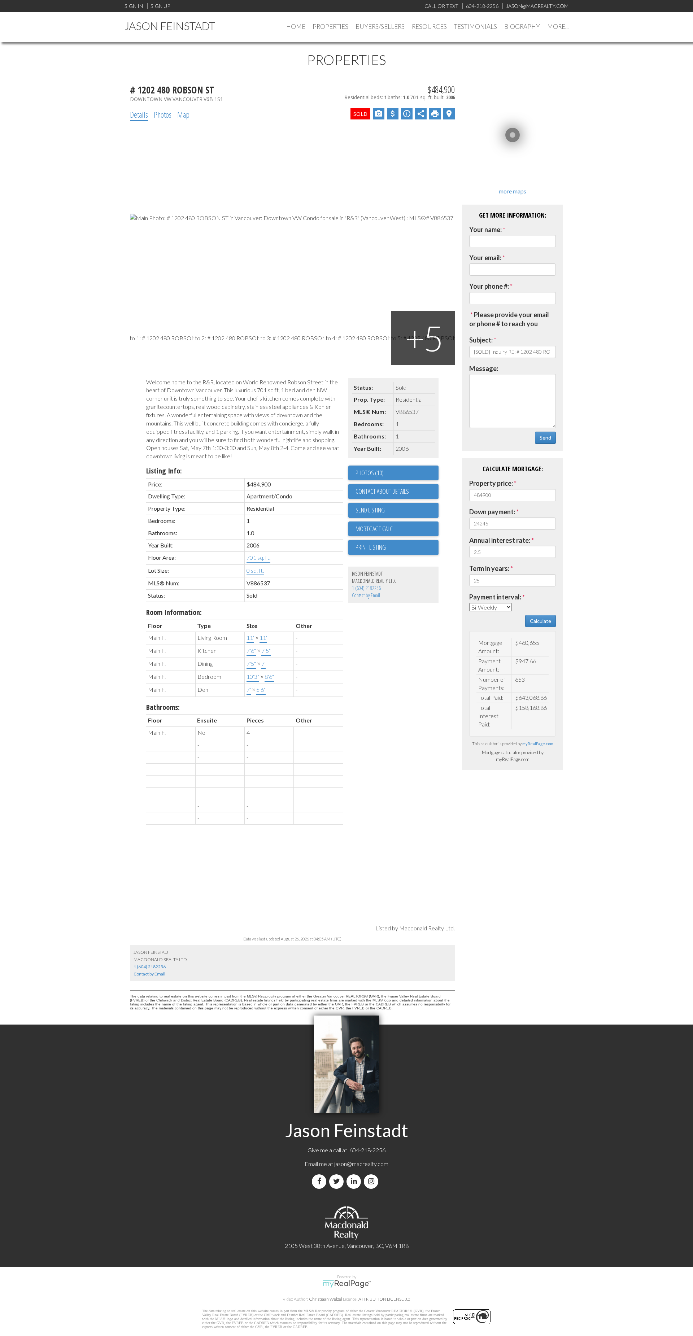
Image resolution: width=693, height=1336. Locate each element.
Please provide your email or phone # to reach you (509, 319)
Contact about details (382, 491)
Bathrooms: (163, 707)
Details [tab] (139, 114)
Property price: (491, 483)
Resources (429, 26)
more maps (512, 191)
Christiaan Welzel (325, 1299)
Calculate (540, 621)
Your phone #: (489, 286)
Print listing (371, 547)
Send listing (370, 510)
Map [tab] (183, 114)
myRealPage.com (537, 743)
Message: (483, 368)
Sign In (134, 6)
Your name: (485, 229)
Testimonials (475, 26)
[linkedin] (355, 1181)
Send (545, 438)
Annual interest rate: (499, 540)
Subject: (481, 340)
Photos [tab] (162, 114)
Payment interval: (495, 597)
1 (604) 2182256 (366, 588)
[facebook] (320, 1181)
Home (295, 26)
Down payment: (492, 512)
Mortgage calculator (397, 529)
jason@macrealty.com (361, 1163)
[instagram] (372, 1181)
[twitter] (337, 1181)
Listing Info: (164, 471)
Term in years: (489, 568)
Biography (522, 26)
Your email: (485, 258)
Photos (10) (370, 472)
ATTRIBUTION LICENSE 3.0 (384, 1299)
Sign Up (160, 6)
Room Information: (174, 612)
